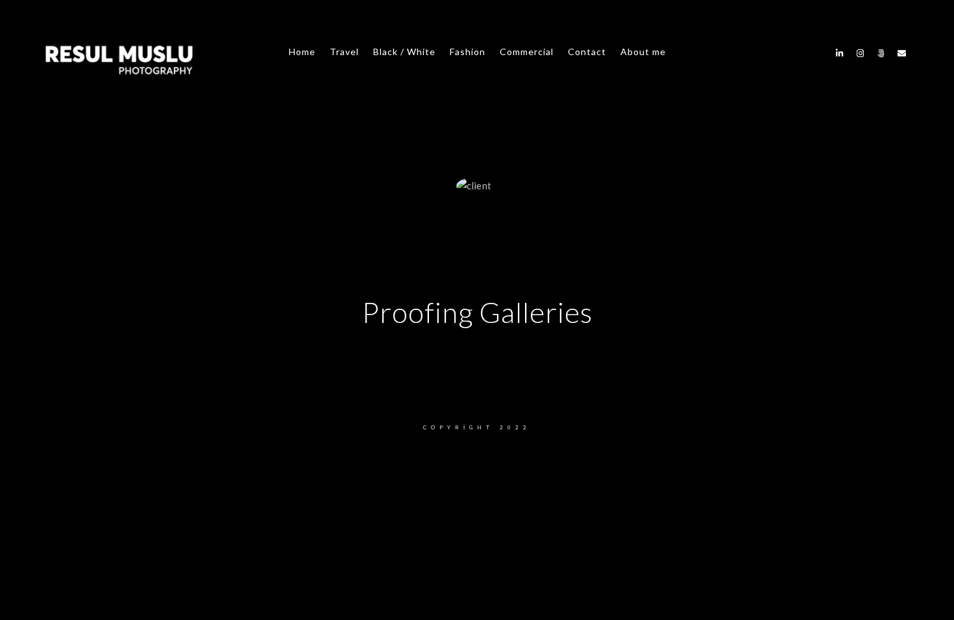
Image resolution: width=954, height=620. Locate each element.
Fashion (467, 51)
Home (302, 51)
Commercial (527, 51)
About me (643, 51)
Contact (587, 51)
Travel (344, 51)
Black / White (404, 51)
